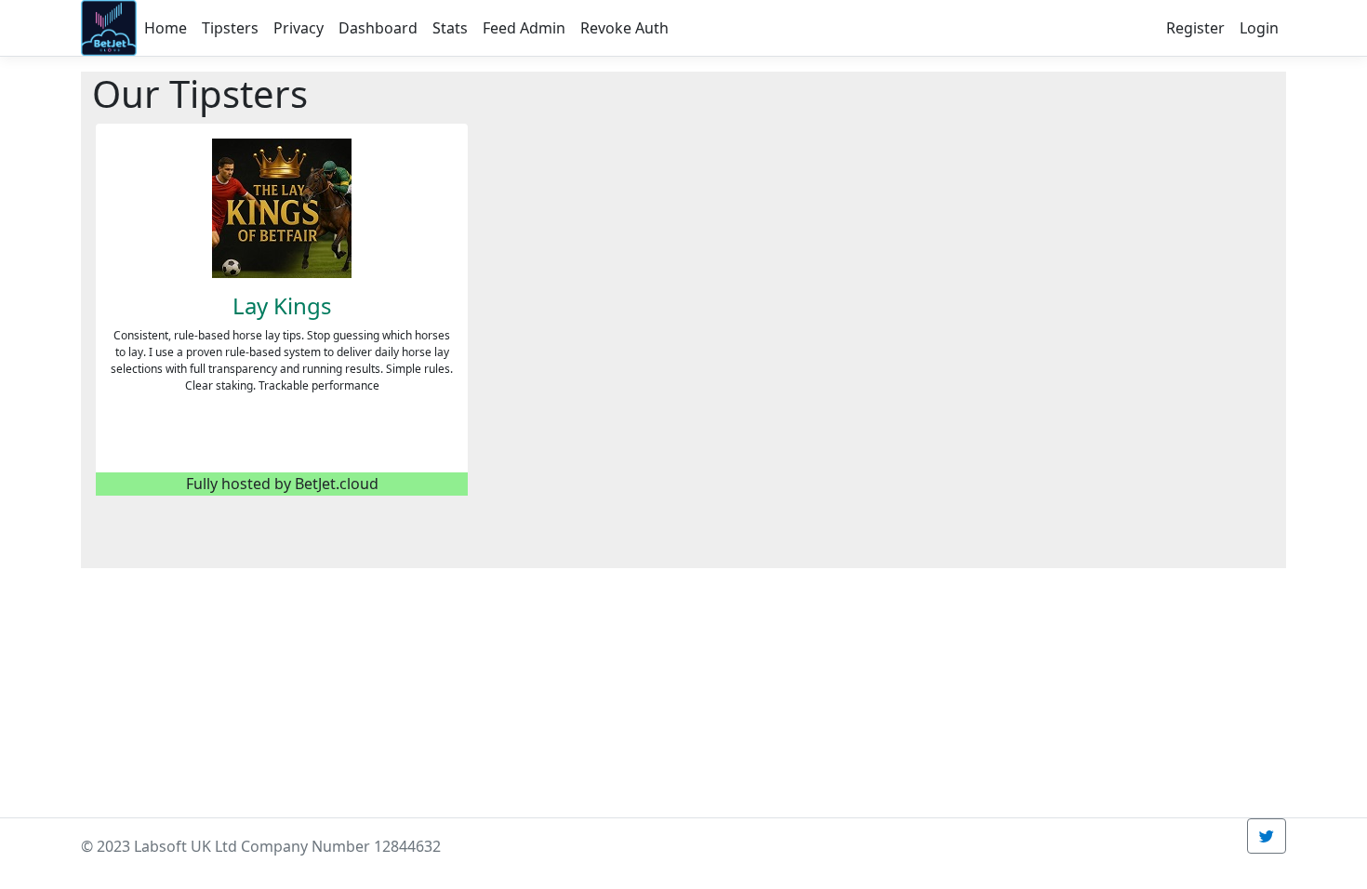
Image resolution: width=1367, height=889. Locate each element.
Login (1259, 28)
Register (1195, 28)
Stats (450, 28)
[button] (1266, 836)
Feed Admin (524, 28)
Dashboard (378, 28)
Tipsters (230, 28)
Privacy (298, 28)
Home (165, 28)
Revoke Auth (624, 28)
